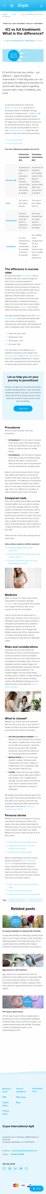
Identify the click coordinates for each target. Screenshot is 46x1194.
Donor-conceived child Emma (20, 891)
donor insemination (15, 108)
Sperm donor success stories (20, 852)
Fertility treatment (35, 900)
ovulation (8, 604)
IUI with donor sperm (16, 130)
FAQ (4, 1097)
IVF (29, 113)
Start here (23, 408)
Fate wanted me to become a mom (23, 842)
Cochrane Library (12, 356)
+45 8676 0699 (17, 1154)
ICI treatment (27, 276)
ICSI (35, 113)
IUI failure (23, 307)
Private (4, 14)
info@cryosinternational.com (24, 1150)
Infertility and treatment (17, 900)
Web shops (21, 1097)
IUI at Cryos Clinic (15, 143)
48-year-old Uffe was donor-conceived (24, 894)
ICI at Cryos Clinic (15, 140)
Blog (14, 14)
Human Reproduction (31, 356)
